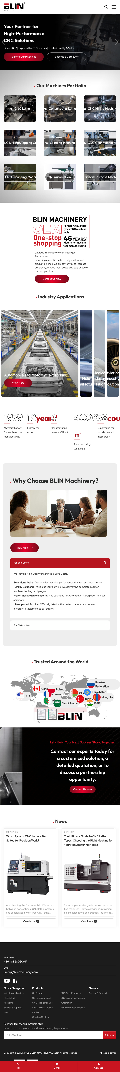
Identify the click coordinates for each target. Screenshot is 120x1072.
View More (18, 382)
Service (93, 988)
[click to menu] (114, 7)
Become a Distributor (66, 56)
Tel (18, 1067)
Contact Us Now (82, 789)
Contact (98, 1067)
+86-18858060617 (15, 961)
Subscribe (110, 1035)
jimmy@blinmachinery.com (21, 972)
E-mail (57, 1067)
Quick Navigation (14, 988)
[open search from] (106, 6)
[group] (31, 877)
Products (37, 988)
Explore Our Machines (24, 56)
